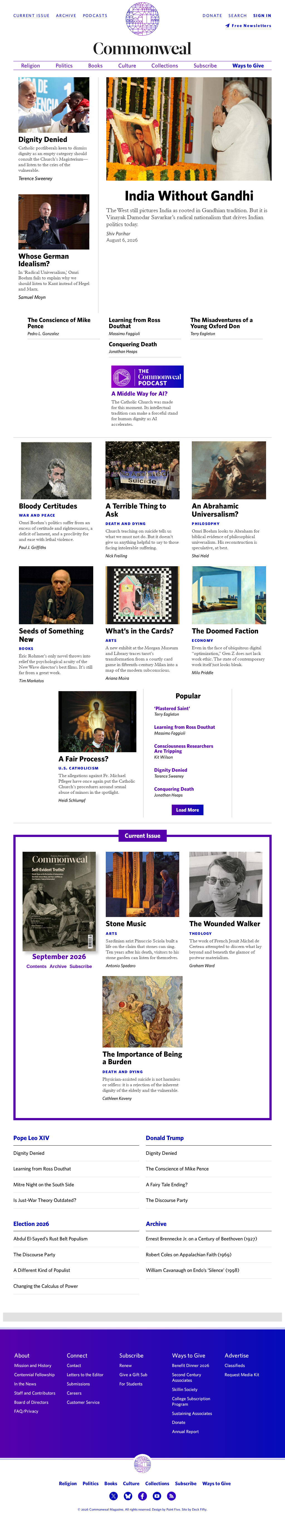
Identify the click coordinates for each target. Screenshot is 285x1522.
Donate (212, 15)
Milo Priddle (202, 672)
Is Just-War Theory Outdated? (44, 1200)
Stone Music (126, 923)
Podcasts (95, 15)
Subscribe (205, 65)
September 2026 (59, 956)
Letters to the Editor (85, 1374)
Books (95, 65)
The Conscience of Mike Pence (59, 322)
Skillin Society (185, 1389)
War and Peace (37, 514)
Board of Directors (31, 1402)
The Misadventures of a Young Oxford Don (221, 322)
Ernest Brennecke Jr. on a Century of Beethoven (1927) (201, 1239)
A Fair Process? (83, 758)
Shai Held (200, 555)
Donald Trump (165, 1137)
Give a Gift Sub (133, 1374)
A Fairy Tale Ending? (167, 1184)
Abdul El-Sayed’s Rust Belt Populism (50, 1239)
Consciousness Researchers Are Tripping (183, 748)
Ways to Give (248, 65)
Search (238, 15)
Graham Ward (202, 965)
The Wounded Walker (224, 923)
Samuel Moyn (32, 297)
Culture (127, 65)
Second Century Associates (186, 1377)
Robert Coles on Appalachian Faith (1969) (189, 1254)
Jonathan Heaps (123, 351)
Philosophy (206, 523)
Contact (74, 1365)
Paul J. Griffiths (32, 547)
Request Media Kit (242, 1374)
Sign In (262, 15)
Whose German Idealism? (43, 259)
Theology (200, 933)
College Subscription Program (191, 1401)
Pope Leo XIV (31, 1137)
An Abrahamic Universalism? (215, 509)
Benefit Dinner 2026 (190, 1365)
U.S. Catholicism (78, 767)
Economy (202, 640)
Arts (111, 640)
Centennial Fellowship (34, 1374)
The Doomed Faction (225, 630)
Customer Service (83, 1402)
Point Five (173, 1509)
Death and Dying (125, 523)
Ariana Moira (117, 678)
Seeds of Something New (51, 634)
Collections (164, 65)
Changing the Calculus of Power (45, 1286)
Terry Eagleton (202, 333)
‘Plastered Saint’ (172, 708)
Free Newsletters (252, 25)
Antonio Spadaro (121, 965)
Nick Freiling (116, 555)
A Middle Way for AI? (139, 393)
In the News (25, 1383)
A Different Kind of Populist (41, 1270)
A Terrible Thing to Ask (135, 509)
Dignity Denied (42, 139)
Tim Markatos (31, 680)
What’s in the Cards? (139, 630)
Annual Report (185, 1431)
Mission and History (32, 1365)
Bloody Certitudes (48, 505)
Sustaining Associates (192, 1413)
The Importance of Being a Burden (142, 1057)
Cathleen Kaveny (117, 1098)
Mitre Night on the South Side (43, 1184)
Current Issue (31, 15)
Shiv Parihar (118, 233)
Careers (74, 1392)
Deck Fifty (199, 1509)
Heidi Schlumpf (71, 800)
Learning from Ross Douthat (134, 322)
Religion (30, 65)
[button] (113, 1497)
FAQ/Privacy (26, 1411)
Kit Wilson (163, 756)
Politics (64, 65)
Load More (187, 810)
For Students (130, 1383)
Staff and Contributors (34, 1392)
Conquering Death (133, 343)
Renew (125, 1365)
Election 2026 (31, 1223)
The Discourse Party (167, 1200)
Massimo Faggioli (124, 333)
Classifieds (235, 1365)
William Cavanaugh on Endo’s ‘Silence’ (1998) (192, 1270)
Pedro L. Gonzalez (43, 333)
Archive (66, 15)
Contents (36, 966)
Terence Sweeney (35, 178)
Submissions (78, 1383)
